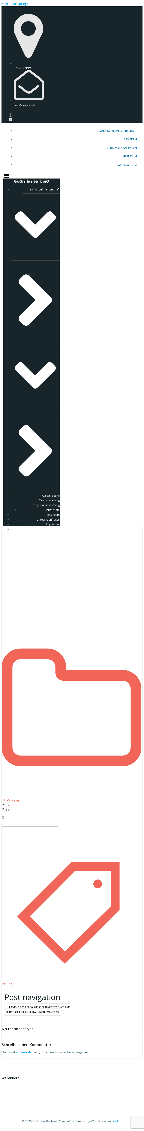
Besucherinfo (52, 510)
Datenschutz (127, 165)
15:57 (8, 810)
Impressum (129, 156)
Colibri (117, 1121)
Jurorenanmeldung (48, 505)
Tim (8, 805)
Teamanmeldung (49, 500)
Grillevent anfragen (122, 148)
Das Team (130, 139)
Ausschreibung (51, 495)
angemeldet (24, 1052)
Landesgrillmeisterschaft (118, 131)
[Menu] (72, 175)
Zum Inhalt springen (16, 4)
